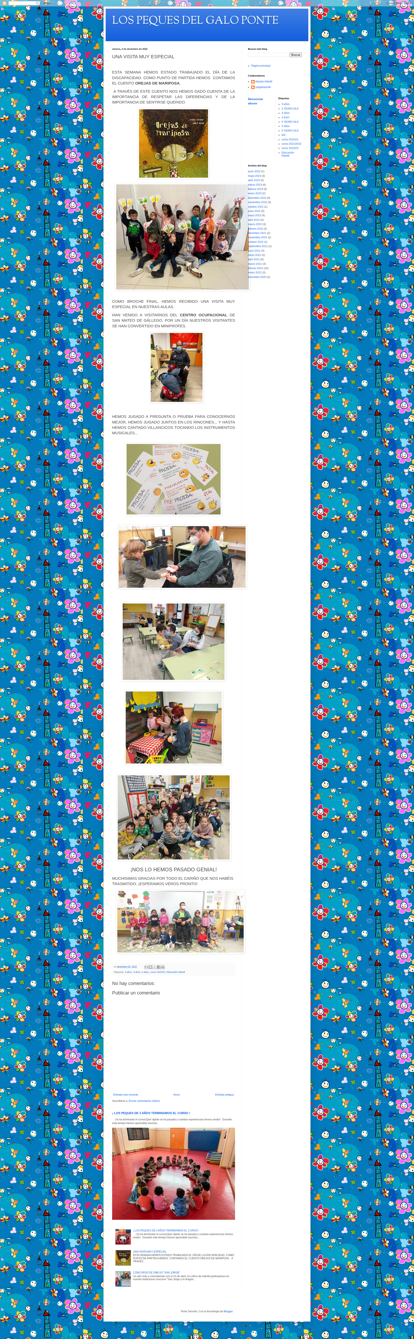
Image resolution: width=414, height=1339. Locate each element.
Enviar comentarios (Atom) (144, 1100)
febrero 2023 (255, 189)
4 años (136, 972)
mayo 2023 (254, 175)
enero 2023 (255, 193)
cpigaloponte (263, 87)
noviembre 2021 (257, 237)
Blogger (228, 1311)
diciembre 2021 (257, 233)
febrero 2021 (255, 268)
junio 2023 (254, 171)
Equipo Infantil (264, 81)
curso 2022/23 (157, 972)
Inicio (177, 1094)
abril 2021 (254, 259)
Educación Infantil (175, 972)
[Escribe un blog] (150, 967)
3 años (128, 972)
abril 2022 (254, 219)
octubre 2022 (255, 206)
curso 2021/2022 (291, 143)
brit (283, 134)
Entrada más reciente (125, 1094)
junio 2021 (254, 250)
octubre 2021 (255, 241)
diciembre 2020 (257, 277)
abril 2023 (254, 180)
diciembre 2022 (257, 197)
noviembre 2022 (257, 202)
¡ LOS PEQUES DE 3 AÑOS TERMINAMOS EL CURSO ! (151, 1113)
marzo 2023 (255, 184)
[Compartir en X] (154, 967)
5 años (145, 972)
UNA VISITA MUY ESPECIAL (149, 1251)
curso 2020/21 (290, 139)
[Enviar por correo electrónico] (146, 967)
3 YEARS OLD (290, 108)
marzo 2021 (255, 263)
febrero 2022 (255, 228)
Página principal (260, 65)
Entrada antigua (224, 1094)
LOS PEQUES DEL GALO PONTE (195, 21)
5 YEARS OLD (290, 130)
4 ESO (285, 117)
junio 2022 (254, 211)
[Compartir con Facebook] (159, 967)
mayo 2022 (254, 215)
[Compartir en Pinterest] (163, 967)
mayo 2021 (254, 255)
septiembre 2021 (258, 246)
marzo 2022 (255, 224)
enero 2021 (255, 272)
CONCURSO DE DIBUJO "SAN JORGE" (156, 1272)
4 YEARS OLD (290, 121)
